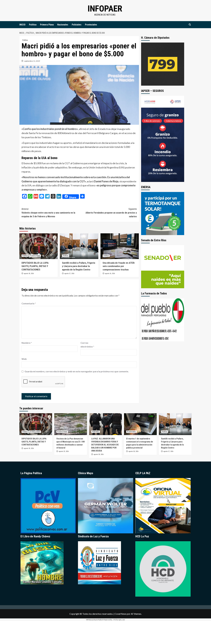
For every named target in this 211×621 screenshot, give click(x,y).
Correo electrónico (87, 344)
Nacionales (62, 24)
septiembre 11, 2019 (32, 61)
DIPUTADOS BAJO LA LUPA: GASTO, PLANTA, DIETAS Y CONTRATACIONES (35, 266)
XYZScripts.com (119, 620)
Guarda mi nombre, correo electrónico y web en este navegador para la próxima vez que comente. (77, 371)
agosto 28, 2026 (98, 454)
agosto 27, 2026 (69, 273)
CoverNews (120, 613)
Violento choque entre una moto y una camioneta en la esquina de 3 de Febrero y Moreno (48, 213)
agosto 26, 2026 (110, 273)
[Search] (190, 24)
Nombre (27, 342)
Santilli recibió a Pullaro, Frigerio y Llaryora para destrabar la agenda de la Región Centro (78, 266)
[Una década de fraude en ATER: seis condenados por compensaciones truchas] (119, 246)
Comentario (29, 303)
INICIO (22, 24)
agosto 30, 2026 (29, 273)
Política (32, 24)
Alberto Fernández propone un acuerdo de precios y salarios (111, 213)
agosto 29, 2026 (64, 451)
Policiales (76, 24)
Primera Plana (47, 24)
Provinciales (91, 24)
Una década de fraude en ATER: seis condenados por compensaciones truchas (119, 266)
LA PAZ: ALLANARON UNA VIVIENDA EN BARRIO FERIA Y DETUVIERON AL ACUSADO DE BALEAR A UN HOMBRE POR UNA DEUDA (105, 444)
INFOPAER (105, 8)
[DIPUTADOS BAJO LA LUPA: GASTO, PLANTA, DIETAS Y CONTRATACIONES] (38, 246)
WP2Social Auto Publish (94, 620)
